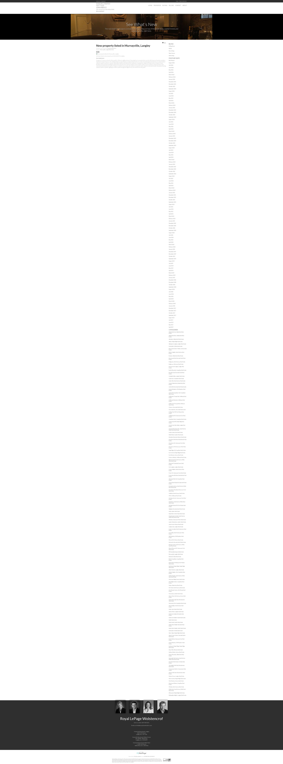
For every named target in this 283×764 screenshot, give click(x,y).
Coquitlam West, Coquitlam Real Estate (177, 419)
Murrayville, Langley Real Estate (107, 49)
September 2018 (172, 287)
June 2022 (171, 180)
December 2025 (172, 81)
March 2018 (171, 301)
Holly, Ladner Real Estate (174, 511)
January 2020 (172, 249)
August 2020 (172, 232)
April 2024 (171, 128)
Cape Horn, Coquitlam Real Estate (176, 378)
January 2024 (172, 136)
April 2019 (171, 270)
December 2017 (172, 308)
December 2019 (172, 251)
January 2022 (172, 192)
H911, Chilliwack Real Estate (175, 495)
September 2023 (172, 145)
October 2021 (172, 199)
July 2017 (171, 320)
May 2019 (171, 268)
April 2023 (171, 157)
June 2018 (171, 294)
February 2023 (172, 162)
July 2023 (171, 150)
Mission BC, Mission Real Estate (176, 540)
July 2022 (171, 178)
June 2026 (171, 67)
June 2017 (171, 322)
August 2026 (172, 62)
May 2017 (171, 324)
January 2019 (172, 277)
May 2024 (171, 126)
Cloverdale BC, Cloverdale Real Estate (177, 409)
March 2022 (171, 187)
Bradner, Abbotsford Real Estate (176, 355)
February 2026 (172, 77)
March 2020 (171, 244)
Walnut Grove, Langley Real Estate (176, 676)
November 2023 (172, 140)
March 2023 (171, 159)
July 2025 (171, 93)
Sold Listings (171, 55)
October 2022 (172, 171)
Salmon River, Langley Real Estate (176, 611)
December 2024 (172, 110)
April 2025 (171, 100)
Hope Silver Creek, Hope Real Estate (177, 513)
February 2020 (172, 246)
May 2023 (171, 154)
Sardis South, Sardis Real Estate (176, 622)
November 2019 (172, 254)
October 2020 (172, 228)
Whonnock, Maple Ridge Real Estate (177, 692)
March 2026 (171, 74)
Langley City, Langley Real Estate (176, 526)
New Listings (171, 50)
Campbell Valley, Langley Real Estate (177, 376)
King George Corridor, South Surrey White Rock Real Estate (177, 516)
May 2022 (171, 183)
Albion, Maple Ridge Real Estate (175, 341)
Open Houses (172, 53)
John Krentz (101, 7)
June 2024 (171, 124)
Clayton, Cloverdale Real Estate (176, 407)
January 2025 (172, 107)
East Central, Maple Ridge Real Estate (177, 452)
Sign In (98, 1)
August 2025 (172, 91)
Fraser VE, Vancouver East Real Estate (177, 473)
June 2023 (171, 152)
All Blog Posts (172, 46)
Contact (178, 5)
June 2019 (171, 265)
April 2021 (171, 213)
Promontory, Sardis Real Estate (176, 593)
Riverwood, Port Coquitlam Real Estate (177, 603)
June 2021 (171, 209)
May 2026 (171, 70)
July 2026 (171, 65)
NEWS (170, 48)
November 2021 (172, 197)
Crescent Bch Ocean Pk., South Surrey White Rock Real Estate (177, 429)
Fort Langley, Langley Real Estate (176, 467)
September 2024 (172, 117)
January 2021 (172, 221)
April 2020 (171, 242)
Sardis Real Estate (173, 620)
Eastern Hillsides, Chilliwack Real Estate (177, 457)
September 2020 (172, 230)
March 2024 (171, 131)
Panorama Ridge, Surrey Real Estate (177, 579)
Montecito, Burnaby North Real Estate (177, 542)
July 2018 (171, 291)
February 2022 (172, 190)
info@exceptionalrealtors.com (144, 725)
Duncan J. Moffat (103, 4)
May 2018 (171, 296)
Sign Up (103, 1)
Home (150, 5)
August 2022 (172, 176)
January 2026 (172, 79)
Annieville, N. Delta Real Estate (175, 346)
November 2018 (172, 282)
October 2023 (172, 143)
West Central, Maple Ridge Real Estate (177, 678)
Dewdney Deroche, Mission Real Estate (177, 437)
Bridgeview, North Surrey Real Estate (177, 361)
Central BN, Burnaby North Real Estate (177, 386)
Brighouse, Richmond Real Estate (176, 364)
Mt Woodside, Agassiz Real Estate (176, 551)
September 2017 (172, 315)
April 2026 (171, 72)
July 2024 (171, 121)
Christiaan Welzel (137, 756)
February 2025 (172, 105)
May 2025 (171, 98)
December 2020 (172, 223)
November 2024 (172, 112)
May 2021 (171, 211)
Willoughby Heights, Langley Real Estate (177, 695)
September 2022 (172, 173)
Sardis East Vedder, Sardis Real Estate (177, 617)
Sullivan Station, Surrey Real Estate (176, 652)
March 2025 (171, 103)
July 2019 (171, 263)
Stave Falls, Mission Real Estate (176, 649)
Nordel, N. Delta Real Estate (175, 556)
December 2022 (172, 166)
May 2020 (171, 239)
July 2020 (171, 235)
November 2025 (172, 84)
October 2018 (172, 284)
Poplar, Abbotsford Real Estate (175, 585)
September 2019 (172, 258)
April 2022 (171, 185)
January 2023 (172, 164)
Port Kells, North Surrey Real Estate (177, 587)
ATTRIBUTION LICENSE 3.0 (149, 756)
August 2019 (172, 261)
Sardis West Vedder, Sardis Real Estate (177, 628)
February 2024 (172, 133)
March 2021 (171, 216)
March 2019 (171, 272)
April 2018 (171, 298)
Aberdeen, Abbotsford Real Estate (176, 339)
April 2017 (171, 327)
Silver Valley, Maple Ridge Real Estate (177, 633)
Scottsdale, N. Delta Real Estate (176, 630)
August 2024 (172, 119)
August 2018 (172, 289)
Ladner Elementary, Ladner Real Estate (177, 522)
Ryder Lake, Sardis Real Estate (175, 609)
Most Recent (171, 60)
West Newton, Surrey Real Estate (176, 681)
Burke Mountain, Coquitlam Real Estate (177, 370)
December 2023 (172, 138)
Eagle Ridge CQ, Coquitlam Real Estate (177, 450)
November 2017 (172, 310)
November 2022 (172, 169)
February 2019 (172, 275)
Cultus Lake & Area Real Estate (176, 432)
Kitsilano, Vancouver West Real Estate (177, 519)
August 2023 (172, 147)
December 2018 (172, 280)
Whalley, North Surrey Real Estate (176, 687)
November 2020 (172, 225)
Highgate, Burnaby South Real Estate (177, 509)
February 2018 (172, 303)
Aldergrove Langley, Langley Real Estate (177, 344)
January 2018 (172, 305)
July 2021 (171, 206)
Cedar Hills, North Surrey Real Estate (177, 380)
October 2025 (172, 86)
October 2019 (172, 256)
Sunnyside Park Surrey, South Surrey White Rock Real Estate (177, 659)
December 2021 (172, 195)
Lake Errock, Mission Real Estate (176, 524)
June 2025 (171, 95)
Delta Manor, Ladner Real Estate (176, 434)
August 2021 (172, 204)
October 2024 (172, 114)
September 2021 (172, 202)
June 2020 (171, 237)
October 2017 (172, 313)
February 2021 (172, 218)
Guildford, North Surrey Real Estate (177, 493)
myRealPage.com (142, 753)
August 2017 (172, 317)
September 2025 (172, 88)
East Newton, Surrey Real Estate (176, 455)
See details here (100, 58)
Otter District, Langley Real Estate (176, 569)
